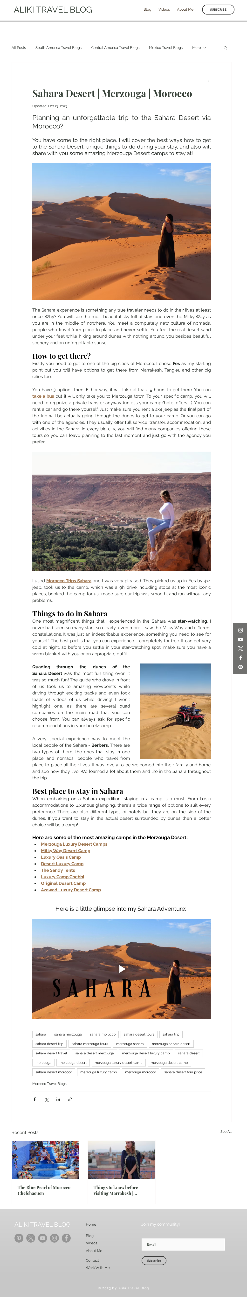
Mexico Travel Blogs (166, 47)
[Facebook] (241, 658)
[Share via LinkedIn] (58, 1099)
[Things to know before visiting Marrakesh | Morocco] (121, 1160)
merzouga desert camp (169, 1063)
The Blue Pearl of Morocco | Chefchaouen (45, 1190)
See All (226, 1131)
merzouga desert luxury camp (146, 1053)
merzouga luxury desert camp (119, 1063)
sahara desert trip (49, 1044)
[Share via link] (70, 1099)
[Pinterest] (241, 667)
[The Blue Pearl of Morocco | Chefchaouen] (45, 1160)
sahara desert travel (51, 1053)
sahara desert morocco (53, 1072)
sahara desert (189, 1053)
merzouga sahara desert (171, 1044)
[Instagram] (241, 630)
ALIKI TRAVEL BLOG (53, 10)
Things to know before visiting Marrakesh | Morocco (116, 1190)
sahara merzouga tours (90, 1044)
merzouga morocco (140, 1072)
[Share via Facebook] (34, 1099)
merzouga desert (73, 1063)
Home (91, 1224)
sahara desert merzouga (94, 1053)
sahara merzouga (68, 1034)
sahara (40, 1034)
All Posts (19, 47)
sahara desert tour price (183, 1072)
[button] (225, 48)
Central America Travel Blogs (115, 47)
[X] (241, 649)
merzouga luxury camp (98, 1072)
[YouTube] (241, 639)
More (196, 47)
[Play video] (121, 969)
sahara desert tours (139, 1034)
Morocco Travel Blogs (49, 1084)
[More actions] (208, 80)
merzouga (43, 1063)
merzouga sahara (130, 1044)
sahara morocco (103, 1034)
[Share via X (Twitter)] (46, 1099)
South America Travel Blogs (58, 47)
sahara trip (171, 1034)
